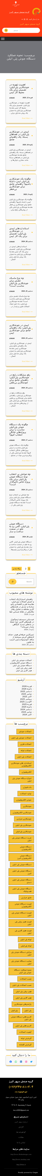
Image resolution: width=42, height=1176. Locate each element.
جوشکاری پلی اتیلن (23, 825)
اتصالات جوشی (25, 731)
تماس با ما (21, 1142)
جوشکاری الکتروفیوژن (22, 813)
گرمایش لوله (26, 1038)
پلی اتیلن (27, 1010)
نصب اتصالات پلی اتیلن (21, 985)
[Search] (6, 30)
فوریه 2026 (27, 686)
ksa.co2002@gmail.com (21, 1110)
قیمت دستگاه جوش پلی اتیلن (21, 914)
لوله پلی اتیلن (25, 939)
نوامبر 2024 (26, 712)
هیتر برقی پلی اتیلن (24, 668)
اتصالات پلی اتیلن (24, 757)
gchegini (12, 97)
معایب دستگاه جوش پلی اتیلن (21, 962)
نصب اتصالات (25, 979)
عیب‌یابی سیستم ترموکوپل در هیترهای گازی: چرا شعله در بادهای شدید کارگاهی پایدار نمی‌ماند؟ (22, 623)
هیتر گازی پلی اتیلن (24, 671)
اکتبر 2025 (27, 696)
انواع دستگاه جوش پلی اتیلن (21, 779)
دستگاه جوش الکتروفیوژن (21, 663)
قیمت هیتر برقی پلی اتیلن (23, 923)
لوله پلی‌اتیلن (26, 946)
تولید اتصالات (25, 794)
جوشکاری (27, 806)
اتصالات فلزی (25, 744)
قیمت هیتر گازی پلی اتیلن (23, 932)
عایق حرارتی (26, 898)
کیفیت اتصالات (25, 1032)
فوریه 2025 (27, 704)
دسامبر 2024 (26, 709)
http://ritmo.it (21, 1165)
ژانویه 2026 (27, 689)
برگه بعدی (17, 569)
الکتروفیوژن (26, 772)
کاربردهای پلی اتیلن (23, 1026)
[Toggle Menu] (3, 39)
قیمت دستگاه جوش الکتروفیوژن (23, 905)
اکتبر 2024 (27, 715)
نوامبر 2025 (26, 694)
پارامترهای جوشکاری (22, 1004)
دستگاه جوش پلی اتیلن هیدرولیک (21, 890)
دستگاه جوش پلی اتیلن (22, 665)
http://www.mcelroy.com (21, 1159)
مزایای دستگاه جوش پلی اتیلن (21, 953)
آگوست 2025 (26, 702)
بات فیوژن (27, 787)
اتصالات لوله (26, 750)
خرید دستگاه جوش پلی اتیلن (21, 839)
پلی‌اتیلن (14, 1010)
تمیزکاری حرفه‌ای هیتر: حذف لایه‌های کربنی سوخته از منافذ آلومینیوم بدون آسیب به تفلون (21, 638)
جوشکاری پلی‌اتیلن (23, 832)
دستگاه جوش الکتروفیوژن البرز (24, 857)
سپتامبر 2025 (26, 699)
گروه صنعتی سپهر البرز (19, 12)
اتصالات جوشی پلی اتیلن (22, 660)
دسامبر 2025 (26, 691)
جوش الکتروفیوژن (23, 800)
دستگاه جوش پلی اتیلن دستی (21, 881)
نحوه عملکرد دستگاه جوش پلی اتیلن (22, 971)
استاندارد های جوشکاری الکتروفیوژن (21, 764)
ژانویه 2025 (27, 707)
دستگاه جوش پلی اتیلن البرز (21, 872)
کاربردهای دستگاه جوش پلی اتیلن (21, 1018)
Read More (25, 118)
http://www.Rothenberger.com (21, 1154)
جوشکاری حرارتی (24, 819)
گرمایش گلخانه (25, 1045)
